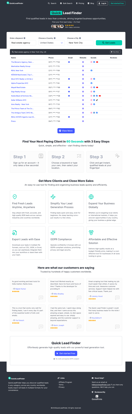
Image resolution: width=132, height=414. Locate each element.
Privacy (61, 387)
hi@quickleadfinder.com (101, 385)
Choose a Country (46, 38)
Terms (61, 385)
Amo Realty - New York (20, 104)
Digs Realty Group (18, 92)
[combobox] (23, 42)
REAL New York (17, 70)
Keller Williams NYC (18, 100)
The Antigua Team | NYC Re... (22, 113)
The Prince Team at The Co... (22, 108)
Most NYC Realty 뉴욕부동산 (22, 79)
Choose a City (73, 38)
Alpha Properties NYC (19, 83)
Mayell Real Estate (18, 87)
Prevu (13, 121)
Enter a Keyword (16, 38)
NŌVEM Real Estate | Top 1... (22, 75)
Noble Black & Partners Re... (22, 96)
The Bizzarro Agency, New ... (22, 62)
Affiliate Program (65, 382)
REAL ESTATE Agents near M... (23, 117)
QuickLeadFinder (61, 408)
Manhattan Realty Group (20, 66)
